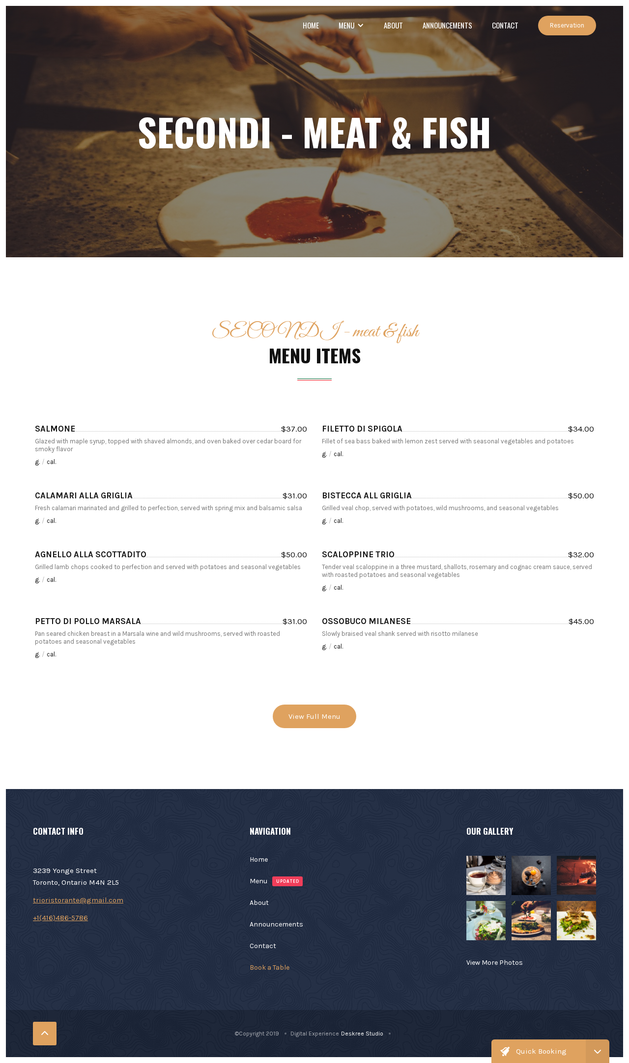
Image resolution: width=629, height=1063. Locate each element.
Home (311, 25)
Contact (505, 25)
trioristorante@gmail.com (78, 900)
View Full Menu (314, 716)
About (393, 25)
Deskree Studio (362, 1033)
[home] (33, 25)
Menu (258, 881)
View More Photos (494, 962)
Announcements (447, 25)
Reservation (567, 25)
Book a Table (269, 967)
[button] (351, 25)
